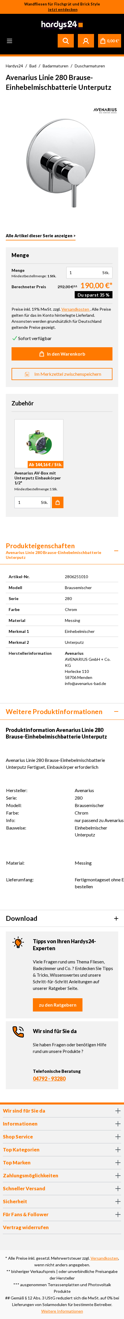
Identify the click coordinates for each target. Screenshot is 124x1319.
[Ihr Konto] (86, 40)
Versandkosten (104, 1258)
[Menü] (9, 40)
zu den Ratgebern (57, 1004)
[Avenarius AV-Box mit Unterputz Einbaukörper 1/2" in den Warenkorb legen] (57, 502)
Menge (18, 270)
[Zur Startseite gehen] (61, 25)
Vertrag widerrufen (26, 1227)
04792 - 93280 (49, 1078)
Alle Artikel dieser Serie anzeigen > (41, 235)
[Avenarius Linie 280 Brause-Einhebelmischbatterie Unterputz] (62, 159)
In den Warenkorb (66, 353)
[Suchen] (66, 40)
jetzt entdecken (63, 9)
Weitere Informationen (62, 1311)
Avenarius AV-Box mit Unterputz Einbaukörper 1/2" (37, 477)
